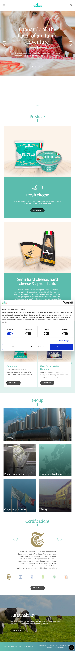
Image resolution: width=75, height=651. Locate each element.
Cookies (49, 648)
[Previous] (5, 43)
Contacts (42, 645)
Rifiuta (14, 347)
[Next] (70, 43)
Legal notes (53, 645)
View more (37, 210)
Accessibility (59, 648)
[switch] (28, 333)
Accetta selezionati (37, 347)
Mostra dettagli (64, 341)
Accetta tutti (61, 347)
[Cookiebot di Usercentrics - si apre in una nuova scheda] (64, 302)
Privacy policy (65, 645)
